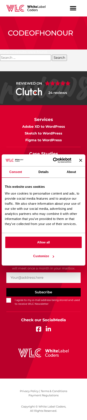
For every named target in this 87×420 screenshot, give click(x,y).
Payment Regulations (43, 395)
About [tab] (71, 172)
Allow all (43, 242)
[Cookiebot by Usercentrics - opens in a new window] (53, 160)
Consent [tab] (15, 172)
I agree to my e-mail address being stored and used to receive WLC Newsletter (47, 301)
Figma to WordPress (43, 140)
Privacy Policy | (30, 391)
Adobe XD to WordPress (43, 127)
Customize (41, 256)
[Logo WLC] (25, 8)
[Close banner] (80, 160)
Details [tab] (43, 172)
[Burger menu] (73, 8)
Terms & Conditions (54, 391)
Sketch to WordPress (43, 133)
